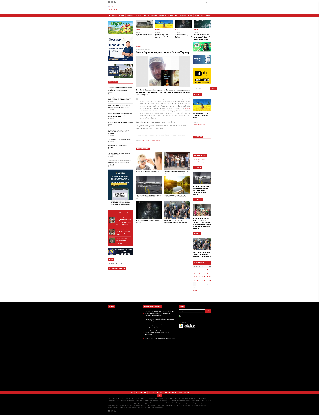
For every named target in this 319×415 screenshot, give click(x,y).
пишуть (187, 108)
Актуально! (158, 29)
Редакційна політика (184, 392)
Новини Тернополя (199, 160)
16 (210, 276)
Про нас (131, 392)
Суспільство (162, 15)
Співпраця (152, 392)
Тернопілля (130, 15)
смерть (174, 135)
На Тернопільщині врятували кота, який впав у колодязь (183, 35)
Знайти (213, 88)
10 (194, 276)
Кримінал (170, 15)
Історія (190, 15)
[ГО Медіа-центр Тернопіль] (195, 325)
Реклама (159, 392)
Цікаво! (208, 15)
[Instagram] (112, 2)
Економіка (154, 15)
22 (207, 280)
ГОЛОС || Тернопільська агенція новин (150, 140)
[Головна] (109, 15)
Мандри (197, 15)
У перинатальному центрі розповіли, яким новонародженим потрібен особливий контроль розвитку (119, 162)
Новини (114, 15)
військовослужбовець (142, 135)
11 (196, 276)
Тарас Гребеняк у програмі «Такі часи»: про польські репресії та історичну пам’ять (119, 98)
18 (197, 280)
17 (194, 280)
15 (207, 276)
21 (204, 280)
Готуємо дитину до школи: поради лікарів (119, 139)
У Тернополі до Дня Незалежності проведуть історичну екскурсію (120, 153)
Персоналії (183, 15)
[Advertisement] (124, 321)
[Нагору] (159, 395)
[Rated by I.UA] (195, 316)
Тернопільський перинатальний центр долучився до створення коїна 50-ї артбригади (118, 131)
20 (202, 280)
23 (210, 280)
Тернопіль (121, 15)
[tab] (112, 212)
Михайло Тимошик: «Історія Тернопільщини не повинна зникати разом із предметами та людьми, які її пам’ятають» (120, 115)
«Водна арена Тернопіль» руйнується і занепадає (118, 146)
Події (176, 15)
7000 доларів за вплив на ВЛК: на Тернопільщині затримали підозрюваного (202, 254)
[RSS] (115, 2)
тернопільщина (181, 135)
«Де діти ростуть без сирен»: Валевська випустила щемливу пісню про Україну (119, 106)
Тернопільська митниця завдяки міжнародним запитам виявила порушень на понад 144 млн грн (148, 196)
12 (199, 276)
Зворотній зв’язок (141, 392)
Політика (146, 15)
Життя (202, 15)
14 (204, 276)
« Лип (195, 290)
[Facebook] (109, 2)
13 (202, 276)
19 (199, 280)
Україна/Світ (138, 15)
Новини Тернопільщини (200, 162)
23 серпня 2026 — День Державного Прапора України (120, 123)
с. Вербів (168, 135)
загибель (152, 135)
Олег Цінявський (160, 135)
